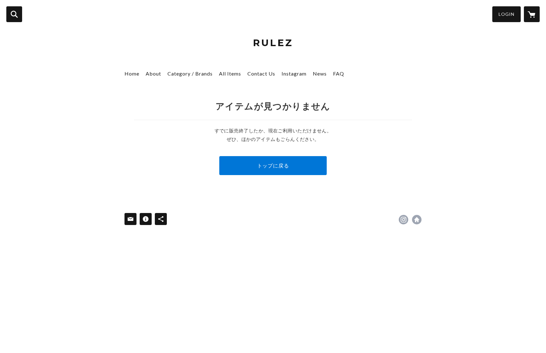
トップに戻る (273, 165)
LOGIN (506, 14)
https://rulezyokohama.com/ (417, 219)
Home (131, 73)
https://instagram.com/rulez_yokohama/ (403, 219)
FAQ (338, 73)
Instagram (294, 73)
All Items (230, 73)
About (153, 73)
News (320, 73)
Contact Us (261, 73)
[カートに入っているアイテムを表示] (532, 14)
